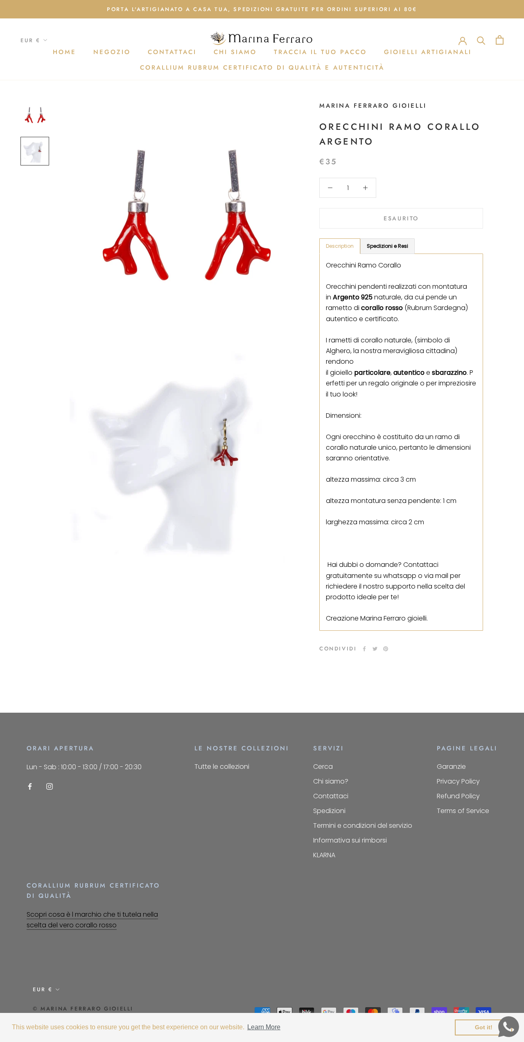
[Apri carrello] (500, 40)
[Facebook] (364, 648)
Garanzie (451, 766)
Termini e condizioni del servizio (362, 825)
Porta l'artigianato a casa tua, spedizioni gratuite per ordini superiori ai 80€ (262, 9)
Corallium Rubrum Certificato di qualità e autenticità (262, 67)
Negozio (112, 52)
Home (64, 52)
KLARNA (324, 855)
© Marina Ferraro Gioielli (83, 1009)
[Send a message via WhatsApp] (508, 1026)
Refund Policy (458, 796)
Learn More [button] (263, 1027)
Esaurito (401, 218)
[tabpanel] (401, 442)
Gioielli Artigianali (428, 52)
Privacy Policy (458, 781)
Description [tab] (340, 245)
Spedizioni (329, 810)
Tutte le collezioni (221, 766)
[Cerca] (481, 40)
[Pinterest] (385, 648)
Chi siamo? (330, 781)
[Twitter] (375, 648)
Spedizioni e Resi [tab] (387, 245)
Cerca (323, 766)
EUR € (30, 40)
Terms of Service (463, 810)
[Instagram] (49, 786)
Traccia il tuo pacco (320, 52)
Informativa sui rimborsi (350, 840)
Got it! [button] (483, 1027)
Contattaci (172, 52)
